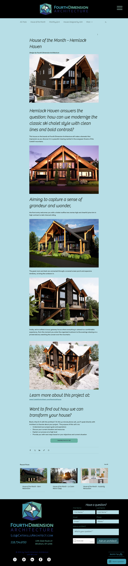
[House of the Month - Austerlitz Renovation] (94, 475)
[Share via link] (44, 450)
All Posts (23, 22)
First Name (77, 508)
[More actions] (97, 34)
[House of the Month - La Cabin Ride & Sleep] (64, 475)
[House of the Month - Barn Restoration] (33, 475)
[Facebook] (40, 559)
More (88, 22)
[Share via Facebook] (30, 450)
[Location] (15, 559)
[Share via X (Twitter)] (35, 450)
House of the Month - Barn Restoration (31, 487)
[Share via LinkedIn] (39, 450)
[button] (119, 8)
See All (106, 464)
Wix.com (34, 555)
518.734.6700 (18, 542)
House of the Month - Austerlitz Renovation (94, 487)
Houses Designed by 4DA (72, 22)
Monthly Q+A (54, 22)
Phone (98, 517)
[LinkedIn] (32, 559)
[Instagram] (49, 559)
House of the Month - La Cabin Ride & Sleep (63, 487)
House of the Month (37, 22)
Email (75, 517)
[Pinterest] (24, 559)
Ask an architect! (79, 526)
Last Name (100, 508)
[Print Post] (48, 450)
